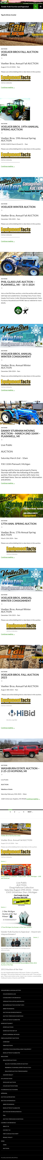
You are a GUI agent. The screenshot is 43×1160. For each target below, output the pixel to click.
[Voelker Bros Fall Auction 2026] (16, 829)
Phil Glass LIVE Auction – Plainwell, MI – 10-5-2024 (18, 283)
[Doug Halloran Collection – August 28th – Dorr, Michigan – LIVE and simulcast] (16, 869)
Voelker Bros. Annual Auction (11, 990)
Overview (6, 1042)
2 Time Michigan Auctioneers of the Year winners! (16, 927)
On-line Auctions (6, 1078)
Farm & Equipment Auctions (10, 1038)
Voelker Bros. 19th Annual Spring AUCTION (20, 128)
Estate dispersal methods (11, 1034)
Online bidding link (9, 994)
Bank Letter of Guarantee (11, 1019)
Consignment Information (12, 997)
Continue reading (8, 87)
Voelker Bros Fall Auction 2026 (19, 53)
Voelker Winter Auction (18, 206)
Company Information (8, 1122)
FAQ (4, 1115)
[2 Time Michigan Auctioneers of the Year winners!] (16, 918)
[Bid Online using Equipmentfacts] (21, 701)
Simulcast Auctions (9, 1082)
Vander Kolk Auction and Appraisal (15, 6)
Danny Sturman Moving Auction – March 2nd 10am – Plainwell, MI (20, 433)
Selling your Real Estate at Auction (16, 1064)
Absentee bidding (8, 1008)
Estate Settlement (7, 1023)
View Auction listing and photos (13, 1001)
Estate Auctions (8, 1027)
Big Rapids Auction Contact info (13, 1005)
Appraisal (4, 1093)
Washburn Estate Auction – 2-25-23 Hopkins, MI (20, 770)
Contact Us (6, 1130)
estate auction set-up (10, 1030)
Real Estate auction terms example (16, 1071)
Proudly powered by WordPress (9, 1157)
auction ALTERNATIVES (8, 1097)
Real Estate (4, 1056)
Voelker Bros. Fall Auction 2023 (20, 676)
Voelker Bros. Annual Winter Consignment (16, 355)
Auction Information (8, 1100)
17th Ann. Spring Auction (18, 523)
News (2, 1141)
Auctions (4, 49)
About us (6, 1126)
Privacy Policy (7, 1137)
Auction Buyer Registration (12, 1012)
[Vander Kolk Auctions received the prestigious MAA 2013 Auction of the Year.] (16, 957)
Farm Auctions (8, 1045)
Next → (30, 812)
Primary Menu (40, 6)
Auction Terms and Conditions (13, 1016)
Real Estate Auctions (9, 1060)
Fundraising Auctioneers (9, 1089)
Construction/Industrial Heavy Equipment (17, 1049)
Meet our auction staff (10, 1133)
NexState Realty (8, 1075)
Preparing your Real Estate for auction (18, 1067)
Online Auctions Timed (10, 1086)
